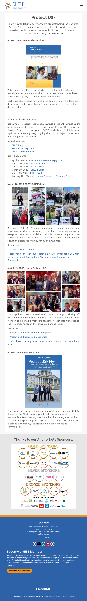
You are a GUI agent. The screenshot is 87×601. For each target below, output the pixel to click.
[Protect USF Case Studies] (43, 65)
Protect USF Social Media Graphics (28, 337)
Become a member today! (19, 571)
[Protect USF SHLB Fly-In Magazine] (43, 381)
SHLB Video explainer (23, 148)
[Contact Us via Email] (52, 544)
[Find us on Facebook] (34, 544)
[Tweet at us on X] (39, 544)
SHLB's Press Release (23, 151)
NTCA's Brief (37, 166)
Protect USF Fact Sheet (22, 249)
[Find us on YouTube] (48, 544)
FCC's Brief (36, 173)
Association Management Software (43, 591)
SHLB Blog (17, 145)
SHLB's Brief (37, 170)
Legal (71, 596)
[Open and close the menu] (57, 5)
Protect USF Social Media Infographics (30, 332)
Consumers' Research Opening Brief (51, 176)
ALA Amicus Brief (40, 163)
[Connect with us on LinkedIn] (43, 544)
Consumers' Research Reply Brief (45, 160)
